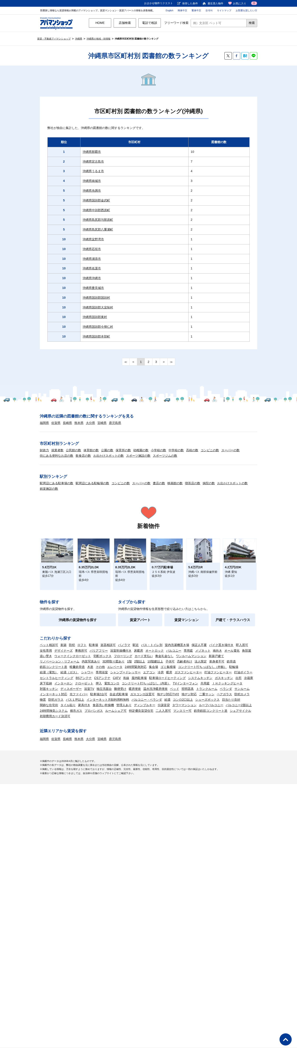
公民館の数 (73, 450)
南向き (217, 650)
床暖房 (138, 650)
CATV (117, 678)
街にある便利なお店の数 (56, 455)
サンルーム (242, 688)
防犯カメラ (242, 694)
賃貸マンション (186, 620)
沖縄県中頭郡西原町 (96, 210)
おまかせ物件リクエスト (158, 3)
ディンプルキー (144, 705)
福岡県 (44, 423)
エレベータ (114, 667)
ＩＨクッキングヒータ (227, 683)
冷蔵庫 (248, 678)
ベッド (174, 688)
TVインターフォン (185, 683)
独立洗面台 (104, 688)
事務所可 (81, 650)
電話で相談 (149, 23)
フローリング (123, 656)
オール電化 (232, 650)
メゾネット (202, 650)
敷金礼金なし (164, 656)
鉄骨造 (231, 661)
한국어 (209, 10)
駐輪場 (233, 667)
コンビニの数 (210, 450)
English (169, 10)
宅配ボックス (102, 656)
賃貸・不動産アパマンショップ (54, 38)
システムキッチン (200, 678)
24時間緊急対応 (136, 667)
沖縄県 (78, 38)
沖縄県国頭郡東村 (95, 317)
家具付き (84, 705)
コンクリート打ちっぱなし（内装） (146, 683)
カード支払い (144, 656)
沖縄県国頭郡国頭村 (96, 297)
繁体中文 (196, 10)
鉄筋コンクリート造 (53, 667)
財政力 (44, 450)
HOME (100, 23)
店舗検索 (125, 23)
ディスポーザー (71, 688)
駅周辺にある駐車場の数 (56, 483)
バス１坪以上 (75, 699)
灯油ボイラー (243, 672)
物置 (43, 699)
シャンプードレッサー (125, 672)
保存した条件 (190, 3)
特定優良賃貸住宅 (141, 710)
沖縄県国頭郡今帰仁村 (98, 326)
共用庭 (205, 683)
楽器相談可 (108, 645)
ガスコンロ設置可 (142, 694)
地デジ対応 (189, 694)
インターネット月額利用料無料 (108, 699)
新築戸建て (216, 656)
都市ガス (76, 710)
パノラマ (124, 645)
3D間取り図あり (113, 661)
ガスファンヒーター (188, 672)
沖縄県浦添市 (92, 258)
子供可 (170, 661)
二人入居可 (163, 710)
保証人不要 (199, 645)
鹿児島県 (115, 423)
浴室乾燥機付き (121, 650)
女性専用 (46, 650)
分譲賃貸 (164, 705)
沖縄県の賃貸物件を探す (78, 620)
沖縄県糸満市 (92, 190)
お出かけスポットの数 (108, 455)
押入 (99, 683)
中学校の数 (176, 450)
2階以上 (139, 661)
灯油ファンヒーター (218, 672)
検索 (252, 23)
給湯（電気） (49, 672)
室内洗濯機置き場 (177, 645)
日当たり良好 (231, 699)
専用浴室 (102, 672)
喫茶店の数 (192, 483)
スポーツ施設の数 (138, 455)
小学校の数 (158, 450)
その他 (100, 667)
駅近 (136, 645)
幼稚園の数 (140, 450)
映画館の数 (175, 483)
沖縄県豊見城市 (93, 288)
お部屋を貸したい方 (246, 10)
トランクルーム (206, 688)
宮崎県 (102, 423)
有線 (126, 678)
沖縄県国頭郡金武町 (96, 200)
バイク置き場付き (221, 645)
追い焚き (46, 656)
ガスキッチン (224, 678)
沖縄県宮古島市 (93, 161)
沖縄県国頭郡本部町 (96, 336)
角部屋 (246, 650)
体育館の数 (91, 450)
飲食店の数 (83, 455)
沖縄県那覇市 (92, 151)
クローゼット (84, 683)
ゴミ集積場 (168, 667)
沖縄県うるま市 (93, 171)
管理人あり (124, 705)
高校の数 (192, 450)
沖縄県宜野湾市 (93, 239)
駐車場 (93, 645)
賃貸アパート (140, 620)
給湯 (167, 699)
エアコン (149, 672)
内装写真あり (91, 661)
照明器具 (188, 688)
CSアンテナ (102, 678)
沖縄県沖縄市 (92, 278)
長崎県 (67, 423)
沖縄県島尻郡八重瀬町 (98, 229)
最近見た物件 (215, 3)
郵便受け (120, 688)
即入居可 (242, 645)
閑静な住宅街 (49, 705)
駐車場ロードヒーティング (167, 678)
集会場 (153, 667)
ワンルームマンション (191, 656)
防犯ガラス (55, 699)
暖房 (169, 672)
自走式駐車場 (119, 694)
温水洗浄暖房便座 (155, 688)
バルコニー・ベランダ (147, 699)
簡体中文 (182, 10)
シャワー (87, 672)
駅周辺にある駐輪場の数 (92, 483)
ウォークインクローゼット (72, 656)
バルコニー (173, 650)
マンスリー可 (182, 710)
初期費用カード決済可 (55, 716)
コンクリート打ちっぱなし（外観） (202, 667)
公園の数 (107, 450)
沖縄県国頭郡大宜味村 (98, 307)
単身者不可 (216, 661)
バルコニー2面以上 (239, 705)
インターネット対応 (53, 694)
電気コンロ (111, 683)
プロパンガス (94, 710)
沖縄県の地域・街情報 (98, 38)
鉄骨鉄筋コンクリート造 (210, 710)
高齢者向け (184, 661)
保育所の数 (123, 450)
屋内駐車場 (139, 678)
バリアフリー (99, 650)
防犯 (72, 645)
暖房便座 (135, 688)
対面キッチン (49, 688)
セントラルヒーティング (56, 678)
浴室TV (89, 688)
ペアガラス (224, 694)
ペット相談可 (49, 645)
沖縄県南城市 (92, 181)
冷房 (161, 672)
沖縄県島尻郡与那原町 (98, 219)
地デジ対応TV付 (168, 694)
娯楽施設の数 (49, 488)
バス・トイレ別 (151, 645)
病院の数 (209, 483)
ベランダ (226, 688)
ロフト (82, 645)
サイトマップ (224, 10)
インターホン (63, 683)
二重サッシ (206, 694)
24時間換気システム (54, 710)
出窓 (238, 678)
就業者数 (57, 450)
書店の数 (159, 483)
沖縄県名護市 (92, 268)
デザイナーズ (63, 650)
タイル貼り (68, 705)
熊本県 (78, 423)
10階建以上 (155, 661)
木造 (90, 667)
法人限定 (201, 661)
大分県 (90, 423)
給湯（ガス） (69, 672)
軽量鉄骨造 (77, 667)
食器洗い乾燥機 (103, 705)
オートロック (154, 650)
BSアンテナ (84, 678)
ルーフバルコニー (211, 705)
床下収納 (46, 683)
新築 (63, 645)
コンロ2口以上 (183, 699)
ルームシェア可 (116, 710)
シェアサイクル (240, 710)
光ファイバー (79, 694)
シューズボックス (207, 699)
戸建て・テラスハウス (232, 620)
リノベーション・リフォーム (59, 661)
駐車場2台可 (98, 694)
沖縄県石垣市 (92, 249)
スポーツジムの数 (165, 455)
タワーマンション (184, 705)
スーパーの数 (230, 450)
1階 (129, 661)
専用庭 (188, 650)
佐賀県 (55, 423)
